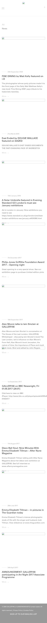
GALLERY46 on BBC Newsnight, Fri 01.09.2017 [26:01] (20, 387)
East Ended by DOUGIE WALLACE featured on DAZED (20, 139)
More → (5, 96)
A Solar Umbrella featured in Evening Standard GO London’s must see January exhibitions (22, 203)
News (4, 28)
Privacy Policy (17, 610)
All (3, 24)
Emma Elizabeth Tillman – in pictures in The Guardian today (23, 511)
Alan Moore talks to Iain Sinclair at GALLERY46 (20, 325)
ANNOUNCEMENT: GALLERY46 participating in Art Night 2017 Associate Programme (23, 575)
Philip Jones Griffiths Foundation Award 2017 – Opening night (23, 263)
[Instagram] (25, 619)
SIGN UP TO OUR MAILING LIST (23, 614)
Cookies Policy (28, 610)
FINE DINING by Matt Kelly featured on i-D (22, 77)
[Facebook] (21, 619)
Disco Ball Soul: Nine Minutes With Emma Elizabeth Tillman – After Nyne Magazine (21, 451)
